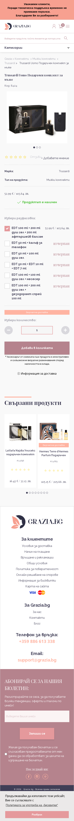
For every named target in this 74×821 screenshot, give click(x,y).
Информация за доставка (39, 373)
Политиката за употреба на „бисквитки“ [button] (32, 805)
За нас (37, 612)
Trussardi (64, 171)
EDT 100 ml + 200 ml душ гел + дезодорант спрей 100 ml (26, 292)
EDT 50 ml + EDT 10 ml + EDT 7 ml (27, 266)
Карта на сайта (37, 586)
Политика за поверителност (37, 569)
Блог (37, 623)
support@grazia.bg (37, 660)
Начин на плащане (37, 551)
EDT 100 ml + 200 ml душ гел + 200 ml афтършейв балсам (27, 232)
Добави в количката (37, 348)
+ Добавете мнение (55, 158)
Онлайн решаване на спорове (37, 575)
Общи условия (37, 563)
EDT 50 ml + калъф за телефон (27, 245)
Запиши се (37, 733)
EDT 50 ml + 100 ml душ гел (25, 255)
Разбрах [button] (37, 814)
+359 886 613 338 (37, 641)
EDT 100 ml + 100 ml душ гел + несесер (26, 277)
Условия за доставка (37, 546)
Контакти (37, 617)
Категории (13, 47)
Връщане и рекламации (37, 557)
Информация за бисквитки (37, 580)
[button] (34, 147)
